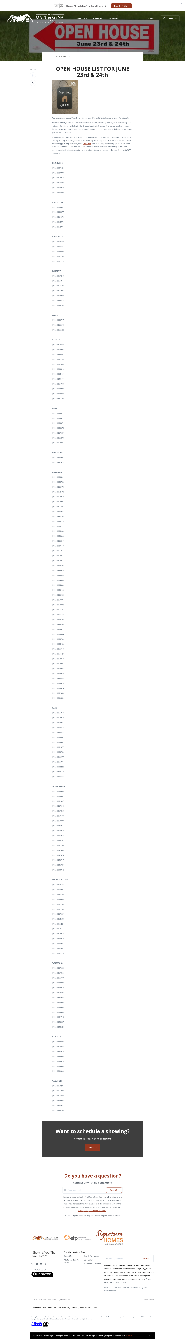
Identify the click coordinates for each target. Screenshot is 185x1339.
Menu (152, 18)
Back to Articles (63, 56)
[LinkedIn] (37, 1263)
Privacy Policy (148, 1300)
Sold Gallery (88, 1260)
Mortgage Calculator (92, 1264)
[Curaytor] (42, 1276)
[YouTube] (41, 1263)
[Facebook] (32, 1263)
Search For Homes (91, 1256)
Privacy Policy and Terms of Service (92, 1211)
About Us (81, 18)
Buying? (97, 18)
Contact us (87, 143)
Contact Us (68, 1256)
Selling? (113, 18)
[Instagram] (45, 1263)
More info (129, 1336)
